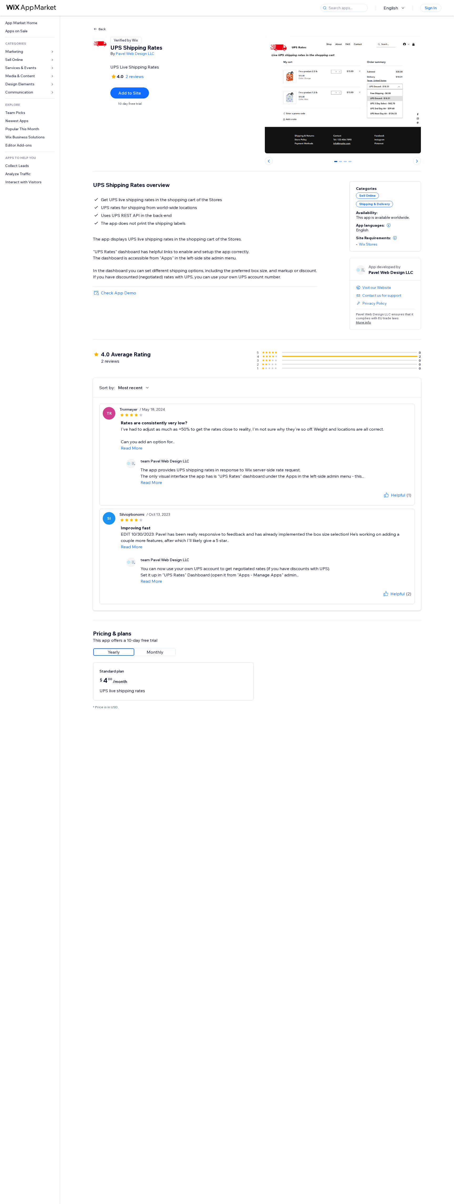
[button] (388, 225)
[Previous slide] (269, 161)
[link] (30, 23)
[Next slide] (417, 161)
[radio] (113, 652)
